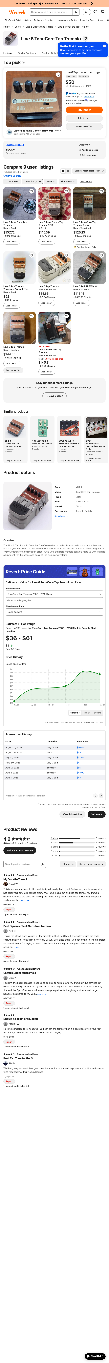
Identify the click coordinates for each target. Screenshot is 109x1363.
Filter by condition (15, 606)
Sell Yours (96, 814)
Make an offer (84, 126)
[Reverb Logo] (17, 12)
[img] (47, 131)
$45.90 (80, 772)
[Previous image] (10, 99)
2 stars (54, 851)
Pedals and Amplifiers (44, 20)
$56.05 (80, 747)
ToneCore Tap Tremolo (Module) (13, 444)
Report (9, 909)
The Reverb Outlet (13, 20)
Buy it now (84, 110)
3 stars (54, 846)
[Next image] (58, 99)
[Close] (104, 46)
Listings (7, 53)
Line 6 (79, 486)
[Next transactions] (101, 795)
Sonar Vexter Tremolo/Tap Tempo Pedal (95, 446)
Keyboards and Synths (67, 20)
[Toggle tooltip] (23, 62)
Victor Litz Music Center (27, 130)
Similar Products (27, 53)
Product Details (50, 53)
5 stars (54, 838)
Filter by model (13, 588)
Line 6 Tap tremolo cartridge (83, 72)
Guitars (27, 20)
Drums (100, 20)
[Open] (100, 594)
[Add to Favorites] (85, 38)
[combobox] (51, 594)
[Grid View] (63, 171)
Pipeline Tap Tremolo (42, 443)
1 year (87, 712)
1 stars (54, 855)
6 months (75, 712)
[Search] (76, 12)
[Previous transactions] (95, 795)
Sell (86, 12)
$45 (79, 752)
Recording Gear (87, 20)
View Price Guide (72, 814)
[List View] (68, 171)
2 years (97, 712)
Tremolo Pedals (84, 511)
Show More (59, 516)
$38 (79, 767)
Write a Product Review (20, 850)
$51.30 (80, 757)
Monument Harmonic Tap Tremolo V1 (69, 444)
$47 (79, 762)
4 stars (54, 842)
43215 (88, 86)
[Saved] (95, 12)
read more (24, 900)
